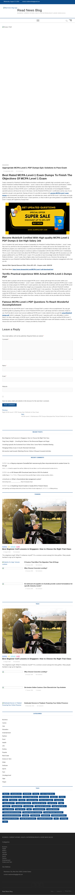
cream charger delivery (48, 794)
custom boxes (44, 797)
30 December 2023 (29, 705)
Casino (4, 723)
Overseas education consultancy (32, 812)
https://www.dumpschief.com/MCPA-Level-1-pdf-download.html (33, 269)
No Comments (19, 171)
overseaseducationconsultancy (12, 812)
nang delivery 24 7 (8, 803)
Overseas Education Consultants (53, 812)
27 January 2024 (29, 588)
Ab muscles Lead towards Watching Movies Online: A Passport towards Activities (26, 451)
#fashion (6, 794)
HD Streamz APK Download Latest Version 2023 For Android (29, 472)
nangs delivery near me (59, 806)
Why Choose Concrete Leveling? (35, 568)
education (53, 797)
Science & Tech (6, 759)
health (5, 800)
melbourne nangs (32, 800)
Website (4, 386)
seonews (25, 815)
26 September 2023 (8, 171)
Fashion (4, 736)
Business (4, 546)
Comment (5, 339)
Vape (3, 778)
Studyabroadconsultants (45, 818)
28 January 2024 (29, 570)
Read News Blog (29, 10)
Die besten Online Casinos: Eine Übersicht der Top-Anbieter (45, 687)
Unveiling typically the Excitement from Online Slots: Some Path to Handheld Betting (27, 444)
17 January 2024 (29, 690)
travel (5, 821)
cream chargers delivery (30, 797)
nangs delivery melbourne (42, 806)
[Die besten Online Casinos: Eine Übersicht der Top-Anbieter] (12, 693)
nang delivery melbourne (23, 803)
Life (9, 546)
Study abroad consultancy (10, 818)
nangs (61, 803)
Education (5, 164)
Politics (4, 749)
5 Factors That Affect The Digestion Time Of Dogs (41, 562)
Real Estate (5, 755)
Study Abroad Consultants (28, 818)
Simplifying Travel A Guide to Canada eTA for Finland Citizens (29, 486)
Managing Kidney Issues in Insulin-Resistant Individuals (18, 448)
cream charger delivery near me (12, 797)
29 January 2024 (29, 564)
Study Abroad (35, 815)
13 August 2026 (7, 551)
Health (4, 742)
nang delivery (58, 800)
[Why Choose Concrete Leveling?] (12, 574)
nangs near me (20, 809)
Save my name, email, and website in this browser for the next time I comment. (25, 401)
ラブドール (5, 463)
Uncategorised (6, 775)
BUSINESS (27, 794)
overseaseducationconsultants (12, 815)
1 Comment (38, 690)
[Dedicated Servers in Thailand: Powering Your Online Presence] (12, 704)
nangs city (6, 806)
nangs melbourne (8, 809)
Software (5, 765)
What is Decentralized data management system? (26, 479)
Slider (18, 546)
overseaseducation (39, 809)
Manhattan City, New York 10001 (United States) (17, 871)
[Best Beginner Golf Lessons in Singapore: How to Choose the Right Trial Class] (37, 521)
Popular (13, 546)
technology (64, 818)
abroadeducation (16, 794)
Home (52, 891)
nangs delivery (28, 806)
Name (4, 365)
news (29, 809)
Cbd (3, 726)
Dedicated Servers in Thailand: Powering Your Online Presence (46, 703)
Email (4, 376)
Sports (4, 768)
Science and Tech (7, 862)
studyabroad (45, 815)
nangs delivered (17, 806)
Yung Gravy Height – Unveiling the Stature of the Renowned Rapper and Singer (25, 441)
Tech (3, 772)
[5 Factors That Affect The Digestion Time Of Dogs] (12, 563)
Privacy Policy (68, 891)
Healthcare (13, 800)
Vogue (4, 782)
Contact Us (59, 891)
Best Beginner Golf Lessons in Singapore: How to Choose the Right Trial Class (25, 438)
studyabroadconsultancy (58, 815)
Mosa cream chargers (46, 800)
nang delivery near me (39, 803)
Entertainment (6, 732)
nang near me (52, 803)
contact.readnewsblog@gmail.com (31, 1)
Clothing (36, 794)
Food (3, 739)
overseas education (53, 809)
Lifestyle (22, 800)
